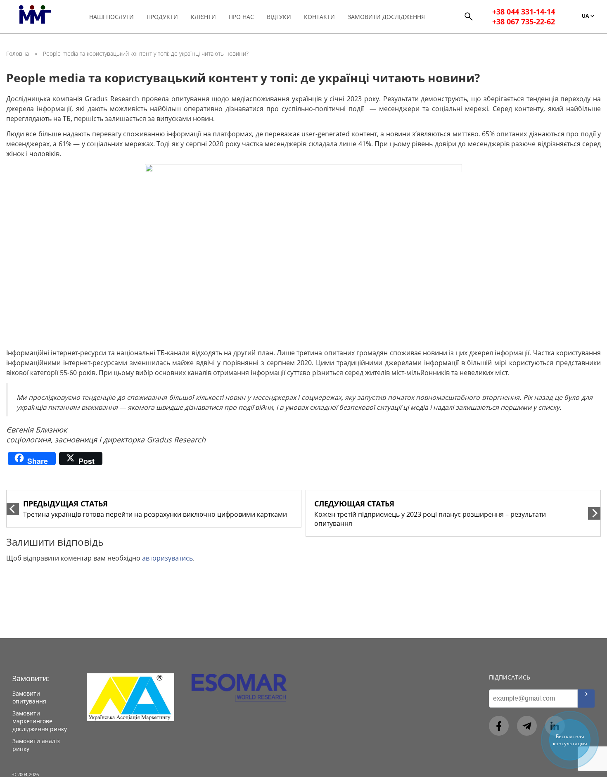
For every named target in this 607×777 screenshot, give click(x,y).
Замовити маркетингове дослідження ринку (39, 721)
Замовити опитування (29, 697)
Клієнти (203, 17)
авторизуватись (167, 558)
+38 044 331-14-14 (523, 12)
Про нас (241, 17)
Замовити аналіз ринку (36, 745)
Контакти (319, 17)
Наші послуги (111, 17)
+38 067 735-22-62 (523, 21)
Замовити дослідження (386, 17)
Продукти (162, 17)
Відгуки (279, 17)
